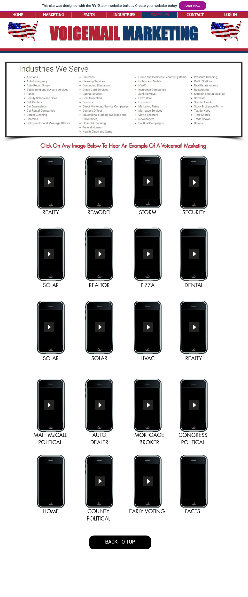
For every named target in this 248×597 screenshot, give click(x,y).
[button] (124, 15)
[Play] (49, 182)
